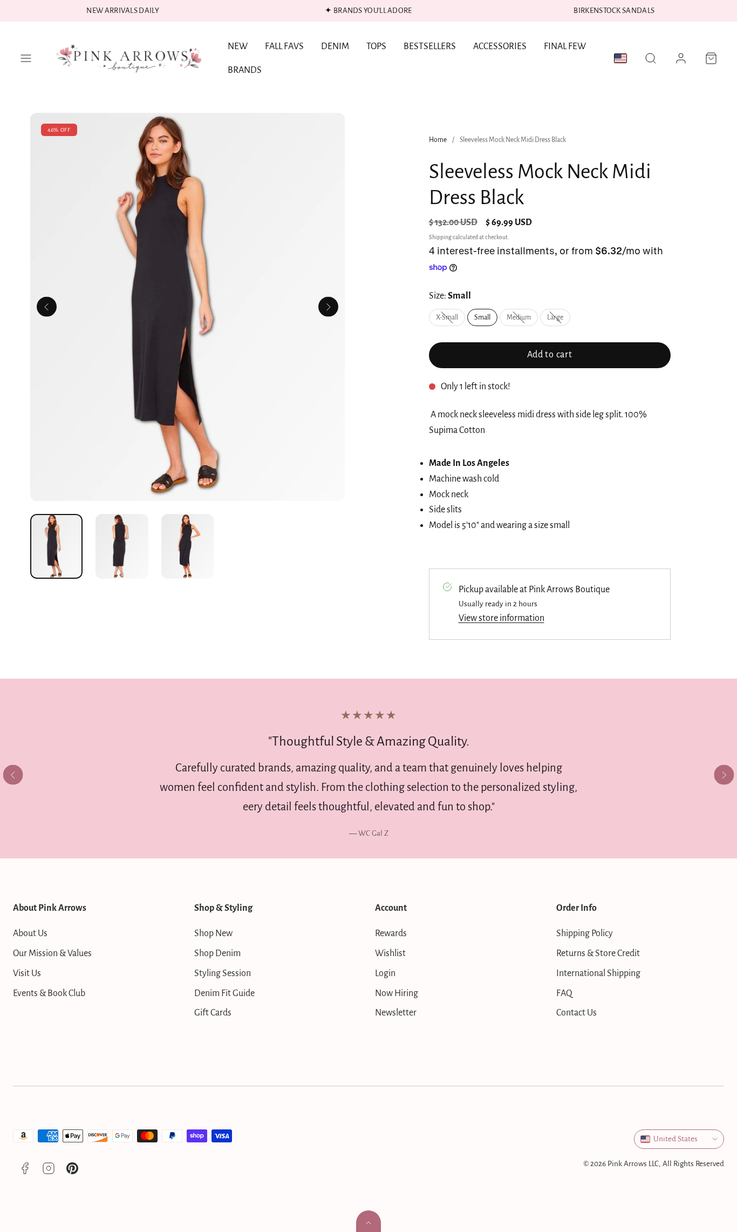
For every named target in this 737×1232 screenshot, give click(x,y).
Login (385, 973)
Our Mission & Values (52, 953)
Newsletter (396, 1013)
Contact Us (576, 1013)
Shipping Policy (584, 933)
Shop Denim (217, 953)
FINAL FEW (565, 46)
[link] (681, 58)
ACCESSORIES (500, 46)
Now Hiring (396, 993)
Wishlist (390, 953)
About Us (30, 933)
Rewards (391, 933)
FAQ (564, 993)
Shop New (213, 933)
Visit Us (27, 973)
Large (558, 319)
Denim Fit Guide (224, 993)
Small (482, 317)
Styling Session (222, 973)
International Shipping (598, 973)
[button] (26, 58)
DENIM (335, 46)
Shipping (440, 237)
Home (438, 140)
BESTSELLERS (430, 46)
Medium (522, 319)
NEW (238, 46)
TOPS (376, 46)
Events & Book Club (49, 993)
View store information (501, 618)
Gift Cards (212, 1013)
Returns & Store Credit (598, 953)
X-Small (450, 319)
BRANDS (245, 70)
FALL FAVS (284, 46)
